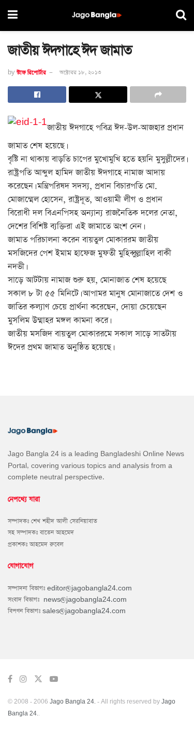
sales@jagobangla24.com (84, 611)
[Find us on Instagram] (23, 679)
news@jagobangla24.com (85, 600)
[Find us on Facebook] (10, 679)
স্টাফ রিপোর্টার (31, 72)
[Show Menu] (13, 15)
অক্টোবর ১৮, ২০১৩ (80, 72)
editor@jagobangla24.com (89, 588)
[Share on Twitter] (98, 94)
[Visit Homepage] (97, 16)
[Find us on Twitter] (38, 679)
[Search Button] (181, 15)
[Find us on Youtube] (54, 679)
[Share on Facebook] (37, 94)
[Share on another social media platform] (158, 94)
